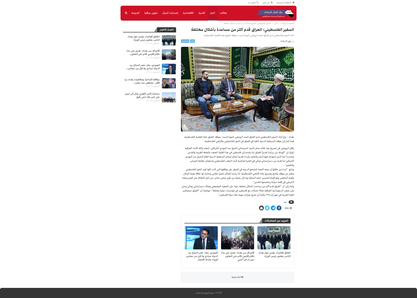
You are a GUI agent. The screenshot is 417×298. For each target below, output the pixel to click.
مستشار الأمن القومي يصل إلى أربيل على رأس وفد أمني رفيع (142, 95)
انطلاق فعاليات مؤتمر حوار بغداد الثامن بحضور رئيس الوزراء (144, 38)
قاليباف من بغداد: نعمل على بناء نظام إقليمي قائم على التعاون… (143, 52)
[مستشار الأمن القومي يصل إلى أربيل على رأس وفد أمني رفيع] (169, 97)
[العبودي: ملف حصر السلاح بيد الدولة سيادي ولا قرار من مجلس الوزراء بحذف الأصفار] (201, 237)
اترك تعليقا (236, 277)
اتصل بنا (252, 2)
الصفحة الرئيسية (284, 2)
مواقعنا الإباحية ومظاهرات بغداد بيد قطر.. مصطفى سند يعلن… (142, 81)
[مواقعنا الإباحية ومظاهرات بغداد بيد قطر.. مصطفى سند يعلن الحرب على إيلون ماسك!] (169, 83)
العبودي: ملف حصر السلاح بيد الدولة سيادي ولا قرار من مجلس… (143, 66)
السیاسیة (185, 41)
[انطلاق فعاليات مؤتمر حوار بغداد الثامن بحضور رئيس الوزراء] (273, 237)
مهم (285, 202)
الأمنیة (202, 13)
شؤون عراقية (151, 13)
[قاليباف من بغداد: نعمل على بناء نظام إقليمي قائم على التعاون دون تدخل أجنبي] (237, 237)
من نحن (266, 2)
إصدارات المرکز (170, 13)
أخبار (212, 13)
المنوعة (135, 13)
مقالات (223, 13)
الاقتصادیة (188, 13)
